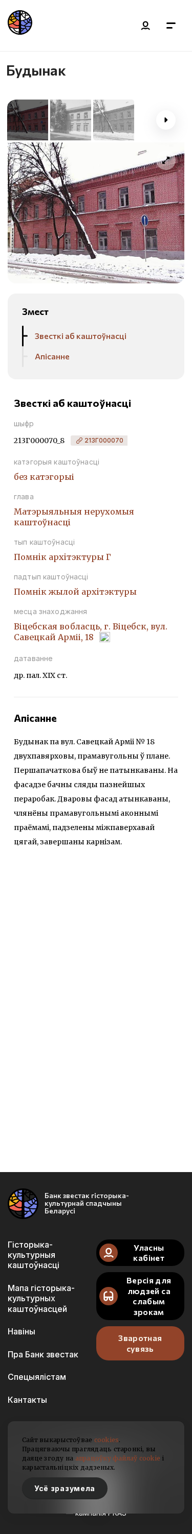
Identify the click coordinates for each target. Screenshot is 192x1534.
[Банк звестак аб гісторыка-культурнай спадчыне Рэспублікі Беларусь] (20, 25)
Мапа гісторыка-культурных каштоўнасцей (41, 1298)
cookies (106, 1440)
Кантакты (27, 1400)
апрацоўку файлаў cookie (118, 1458)
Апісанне (52, 356)
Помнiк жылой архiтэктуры (75, 592)
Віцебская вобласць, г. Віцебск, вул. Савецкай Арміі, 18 (90, 631)
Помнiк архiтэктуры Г (62, 557)
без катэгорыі (44, 477)
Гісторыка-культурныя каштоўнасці (33, 1255)
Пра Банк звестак (43, 1354)
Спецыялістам (37, 1377)
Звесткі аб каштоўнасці (80, 335)
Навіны (21, 1331)
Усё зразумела (64, 1488)
